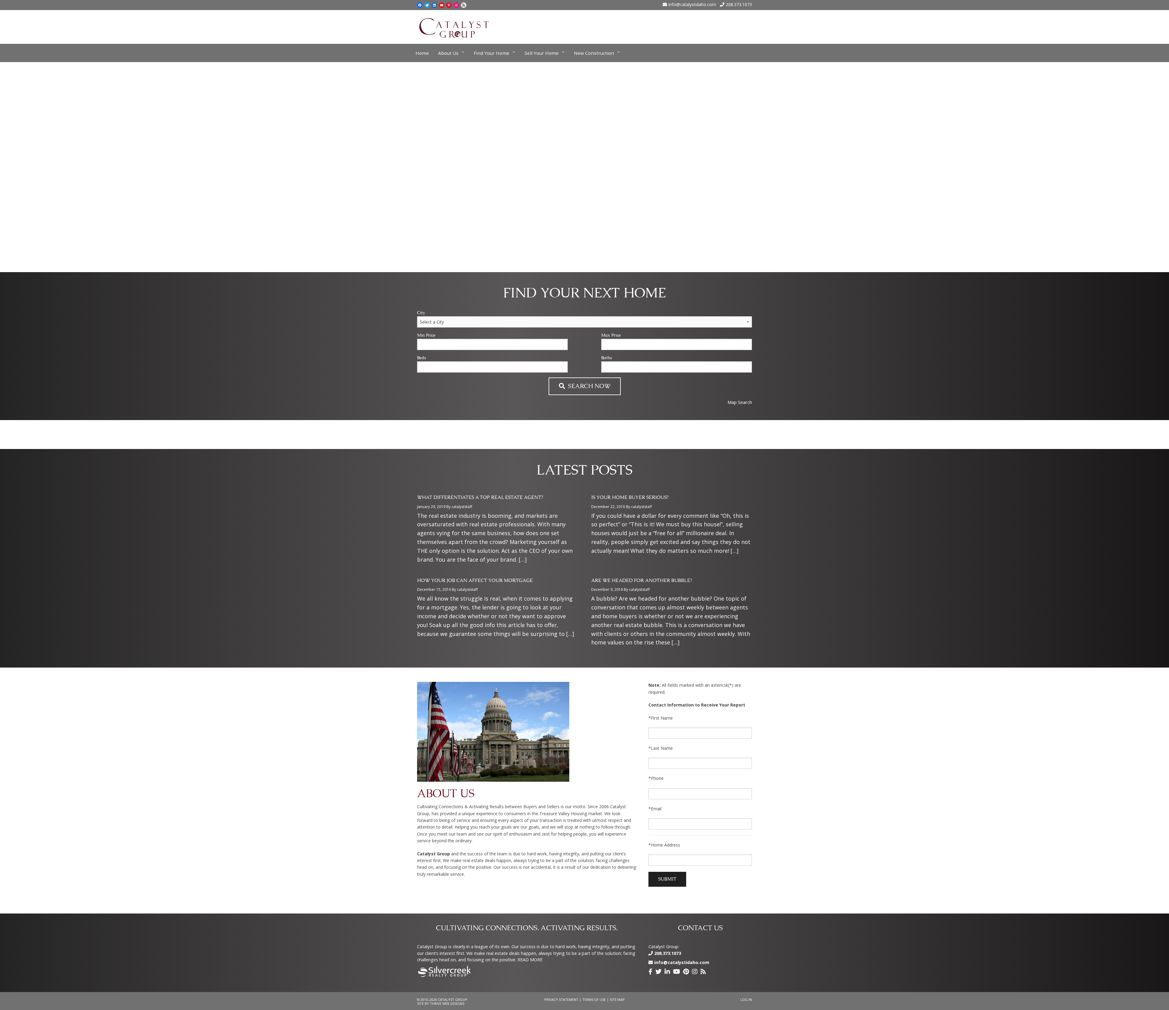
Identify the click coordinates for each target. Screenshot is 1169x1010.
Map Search (740, 402)
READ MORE (530, 960)
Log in (746, 999)
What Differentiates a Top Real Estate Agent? (480, 497)
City (421, 313)
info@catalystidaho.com (692, 4)
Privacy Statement (561, 999)
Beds (421, 358)
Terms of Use (594, 999)
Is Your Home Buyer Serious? (630, 497)
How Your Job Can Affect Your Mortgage (475, 580)
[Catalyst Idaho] (454, 26)
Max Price (611, 335)
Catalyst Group (663, 946)
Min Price (426, 335)
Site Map (617, 999)
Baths (606, 358)
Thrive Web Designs (447, 1003)
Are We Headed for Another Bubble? (641, 580)
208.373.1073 (739, 4)
